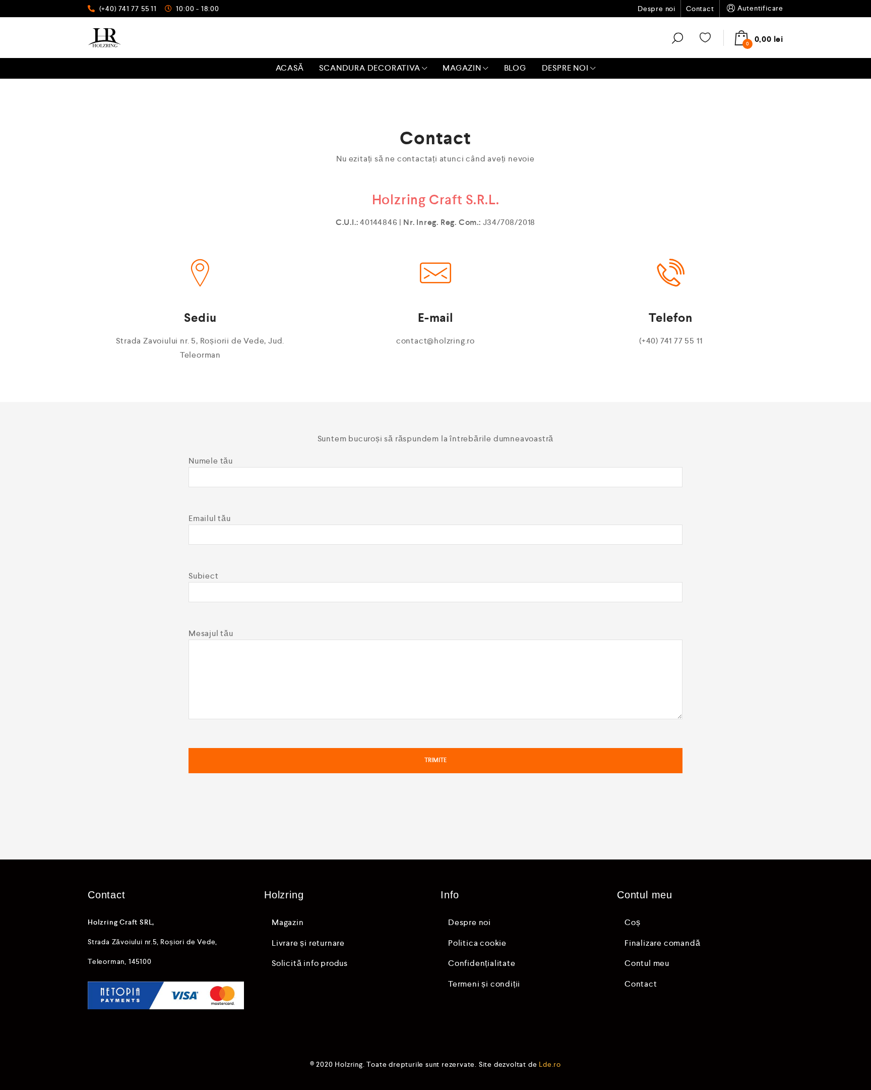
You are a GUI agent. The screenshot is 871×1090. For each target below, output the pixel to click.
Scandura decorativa (369, 68)
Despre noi (656, 8)
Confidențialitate (482, 963)
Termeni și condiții (484, 984)
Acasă (290, 68)
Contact (700, 8)
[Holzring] (104, 38)
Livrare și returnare (308, 943)
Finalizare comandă (662, 943)
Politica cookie (477, 943)
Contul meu (647, 963)
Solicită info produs (310, 963)
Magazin (462, 68)
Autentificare (760, 8)
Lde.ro (550, 1064)
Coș (632, 922)
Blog (515, 68)
